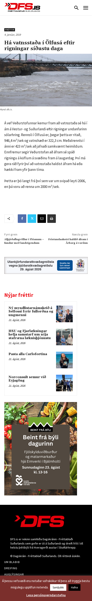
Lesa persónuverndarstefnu (46, 595)
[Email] (41, 218)
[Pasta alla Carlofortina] (64, 360)
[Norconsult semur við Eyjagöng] (64, 383)
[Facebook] (22, 218)
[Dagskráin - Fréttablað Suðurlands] (22, 7)
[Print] (51, 218)
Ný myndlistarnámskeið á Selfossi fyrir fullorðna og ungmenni (31, 311)
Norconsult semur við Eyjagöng (27, 379)
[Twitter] (32, 218)
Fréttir (9, 29)
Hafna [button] (74, 587)
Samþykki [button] (58, 587)
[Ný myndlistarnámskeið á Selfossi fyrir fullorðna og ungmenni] (64, 314)
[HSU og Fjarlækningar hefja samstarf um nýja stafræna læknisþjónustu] (64, 337)
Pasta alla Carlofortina (28, 354)
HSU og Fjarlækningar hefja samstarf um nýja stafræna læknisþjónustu (30, 334)
